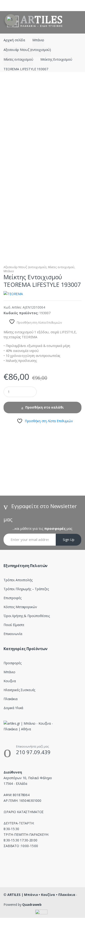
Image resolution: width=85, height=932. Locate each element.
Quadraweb (32, 904)
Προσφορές (12, 663)
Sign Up (68, 539)
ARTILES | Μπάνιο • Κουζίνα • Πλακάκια (41, 894)
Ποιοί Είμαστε (14, 625)
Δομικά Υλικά (13, 708)
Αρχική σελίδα (14, 40)
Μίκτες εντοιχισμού (18, 59)
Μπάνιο (38, 40)
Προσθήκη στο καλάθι (44, 407)
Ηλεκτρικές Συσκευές (19, 690)
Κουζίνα (10, 681)
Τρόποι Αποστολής (18, 580)
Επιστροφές (12, 598)
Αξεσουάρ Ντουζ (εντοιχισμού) (27, 49)
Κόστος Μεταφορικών (20, 607)
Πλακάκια (10, 699)
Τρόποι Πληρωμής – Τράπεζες (26, 589)
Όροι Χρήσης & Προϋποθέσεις (27, 616)
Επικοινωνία (13, 633)
